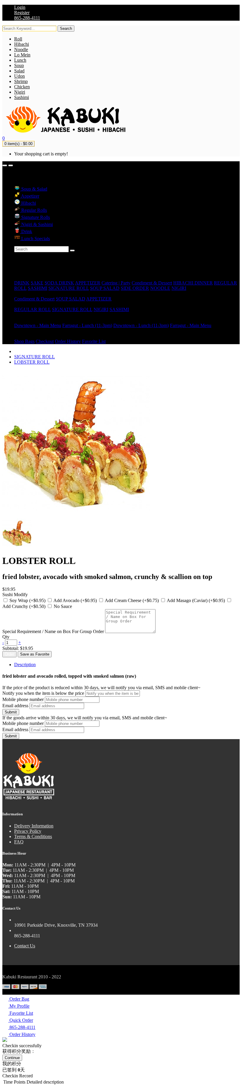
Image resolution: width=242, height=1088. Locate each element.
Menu (19, 320)
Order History (68, 341)
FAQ (19, 841)
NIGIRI (178, 288)
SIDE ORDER (135, 288)
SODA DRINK (59, 282)
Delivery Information (33, 825)
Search (66, 28)
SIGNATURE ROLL (68, 288)
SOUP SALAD (105, 288)
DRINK (22, 282)
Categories (24, 277)
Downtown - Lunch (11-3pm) (141, 325)
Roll (18, 38)
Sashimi (21, 97)
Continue (12, 1058)
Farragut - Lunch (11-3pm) (87, 325)
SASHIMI (37, 288)
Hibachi (21, 44)
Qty (5, 636)
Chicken (22, 86)
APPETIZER (87, 282)
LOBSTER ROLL (32, 362)
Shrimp (21, 81)
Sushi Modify (15, 594)
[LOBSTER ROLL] (17, 546)
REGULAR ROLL (32, 309)
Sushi (19, 304)
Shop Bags (24, 341)
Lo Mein (22, 54)
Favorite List (94, 341)
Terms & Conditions (33, 836)
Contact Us (24, 945)
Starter (20, 293)
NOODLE (160, 288)
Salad (19, 70)
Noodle (21, 49)
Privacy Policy (27, 831)
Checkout (45, 341)
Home (20, 272)
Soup (19, 65)
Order (9, 654)
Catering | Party (116, 282)
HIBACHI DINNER (193, 282)
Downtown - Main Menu (37, 325)
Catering (22, 314)
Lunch (20, 60)
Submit (11, 712)
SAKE (37, 282)
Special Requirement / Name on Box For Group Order (53, 631)
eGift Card (24, 330)
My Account (25, 336)
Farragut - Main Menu (190, 325)
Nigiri (19, 92)
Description (25, 664)
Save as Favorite (34, 654)
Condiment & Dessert (152, 282)
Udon (19, 76)
